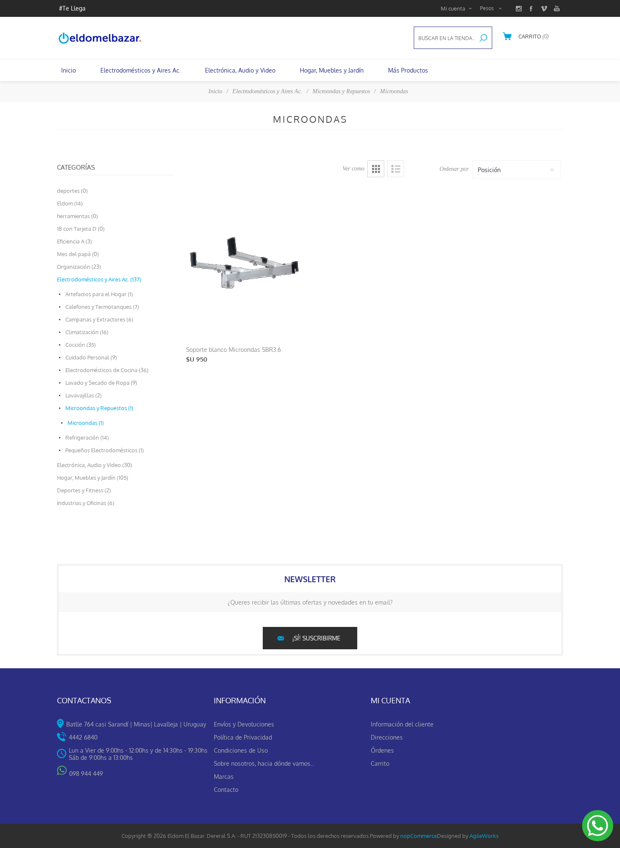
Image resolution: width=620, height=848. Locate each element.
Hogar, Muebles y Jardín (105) (92, 477)
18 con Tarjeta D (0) (81, 228)
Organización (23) (79, 266)
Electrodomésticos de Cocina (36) (106, 370)
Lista (395, 168)
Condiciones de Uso (241, 750)
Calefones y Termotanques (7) (102, 306)
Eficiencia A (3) (74, 241)
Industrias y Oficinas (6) (85, 503)
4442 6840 (83, 737)
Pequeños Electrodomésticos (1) (104, 450)
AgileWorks (484, 835)
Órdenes (382, 750)
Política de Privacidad (243, 737)
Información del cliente (402, 724)
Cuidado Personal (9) (91, 357)
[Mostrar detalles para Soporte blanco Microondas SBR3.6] (244, 262)
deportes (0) (72, 190)
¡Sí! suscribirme (316, 638)
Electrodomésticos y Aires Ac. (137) (99, 279)
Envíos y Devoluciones (244, 724)
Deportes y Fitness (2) (84, 490)
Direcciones (387, 737)
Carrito (380, 763)
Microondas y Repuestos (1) (99, 408)
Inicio (215, 91)
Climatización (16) (86, 332)
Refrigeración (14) (87, 437)
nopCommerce (418, 835)
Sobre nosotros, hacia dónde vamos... (264, 763)
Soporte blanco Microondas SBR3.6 (233, 349)
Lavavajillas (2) (83, 395)
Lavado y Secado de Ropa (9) (101, 382)
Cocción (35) (80, 344)
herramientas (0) (77, 216)
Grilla (375, 168)
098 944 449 (86, 773)
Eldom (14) (70, 203)
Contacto (226, 789)
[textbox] (444, 38)
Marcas (224, 776)
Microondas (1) (85, 422)
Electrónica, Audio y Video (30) (94, 465)
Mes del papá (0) (78, 254)
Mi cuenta (453, 8)
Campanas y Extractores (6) (99, 319)
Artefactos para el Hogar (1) (99, 294)
